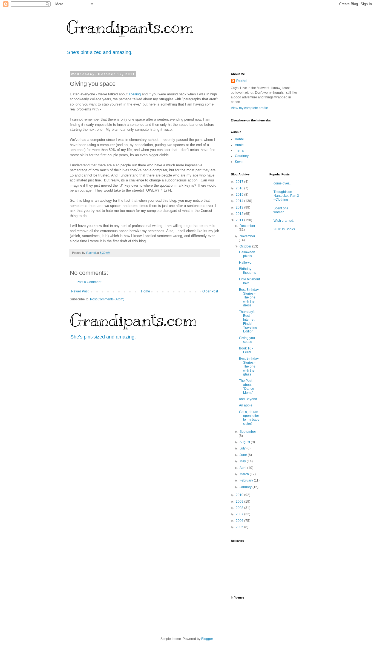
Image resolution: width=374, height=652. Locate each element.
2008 (240, 508)
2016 (240, 188)
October (246, 246)
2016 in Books (284, 229)
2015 (240, 195)
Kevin (239, 162)
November (247, 236)
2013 (240, 207)
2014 (240, 201)
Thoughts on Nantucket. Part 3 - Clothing (286, 196)
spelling (135, 94)
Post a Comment (89, 282)
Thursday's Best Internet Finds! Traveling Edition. (248, 322)
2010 (240, 495)
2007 (240, 514)
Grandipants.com (130, 27)
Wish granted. (284, 221)
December (247, 226)
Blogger (207, 639)
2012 (240, 214)
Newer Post (79, 291)
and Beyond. (248, 399)
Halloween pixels (247, 254)
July (243, 448)
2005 (240, 527)
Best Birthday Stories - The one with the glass (249, 366)
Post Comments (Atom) (107, 299)
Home (145, 291)
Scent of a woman (281, 210)
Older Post (210, 291)
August (245, 442)
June (244, 455)
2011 (240, 220)
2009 (240, 501)
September (248, 432)
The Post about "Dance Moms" (246, 386)
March (245, 474)
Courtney (242, 156)
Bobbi (239, 139)
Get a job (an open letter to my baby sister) (249, 418)
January (246, 487)
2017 (240, 182)
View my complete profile (249, 108)
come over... (282, 183)
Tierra (239, 150)
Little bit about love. (249, 281)
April (243, 468)
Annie (239, 145)
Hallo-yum (246, 262)
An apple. (246, 405)
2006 (240, 521)
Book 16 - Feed (246, 350)
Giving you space (247, 340)
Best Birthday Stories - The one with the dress (249, 298)
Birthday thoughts (247, 271)
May (243, 461)
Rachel (241, 81)
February (247, 480)
